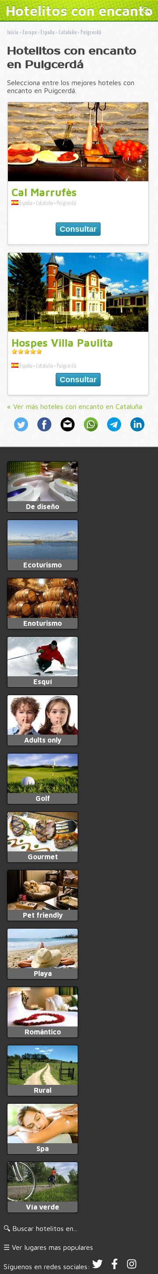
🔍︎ (146, 11)
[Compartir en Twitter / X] (24, 432)
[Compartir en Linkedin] (135, 432)
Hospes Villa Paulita (62, 343)
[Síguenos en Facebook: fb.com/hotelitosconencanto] (114, 1266)
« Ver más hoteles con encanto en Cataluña (74, 406)
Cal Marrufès (44, 192)
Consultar (78, 229)
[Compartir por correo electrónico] (68, 432)
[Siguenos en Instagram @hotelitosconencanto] (131, 1266)
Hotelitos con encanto (79, 10)
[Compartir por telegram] (115, 432)
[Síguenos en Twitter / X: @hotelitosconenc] (97, 1266)
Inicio (12, 33)
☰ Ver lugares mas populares (48, 1247)
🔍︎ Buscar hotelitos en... (40, 1228)
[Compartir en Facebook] (45, 432)
